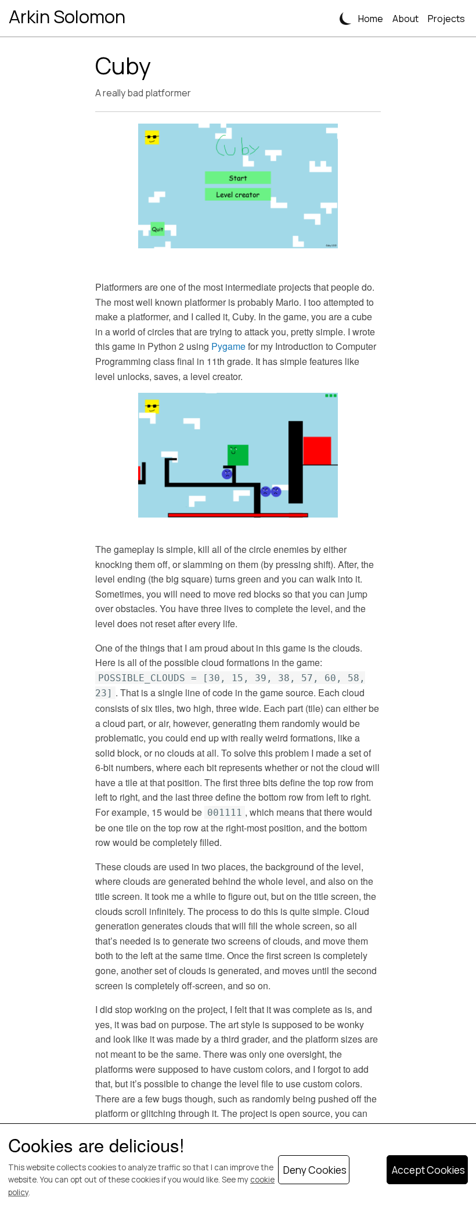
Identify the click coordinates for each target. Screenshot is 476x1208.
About (405, 18)
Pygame (228, 346)
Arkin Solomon (67, 16)
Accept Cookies (428, 1170)
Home (370, 18)
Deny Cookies (315, 1170)
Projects (446, 18)
